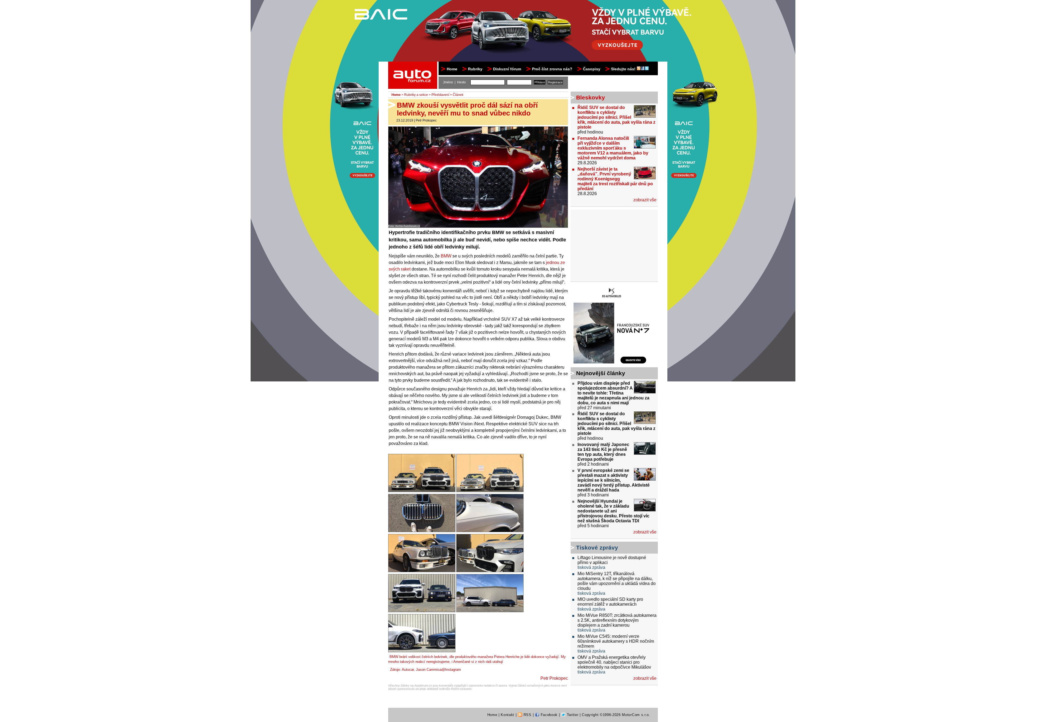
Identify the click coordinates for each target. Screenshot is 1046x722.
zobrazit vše (644, 200)
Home (452, 69)
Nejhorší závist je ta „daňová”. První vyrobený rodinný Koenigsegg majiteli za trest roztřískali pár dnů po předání (615, 179)
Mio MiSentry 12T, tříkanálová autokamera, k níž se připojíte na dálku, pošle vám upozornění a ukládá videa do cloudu (616, 581)
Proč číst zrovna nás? (552, 69)
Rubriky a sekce (416, 95)
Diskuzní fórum (507, 69)
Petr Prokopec (426, 120)
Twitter (571, 715)
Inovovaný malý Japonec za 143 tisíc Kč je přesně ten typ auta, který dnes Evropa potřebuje (603, 452)
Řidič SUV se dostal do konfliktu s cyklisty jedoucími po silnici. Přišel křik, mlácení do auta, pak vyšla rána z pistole (616, 117)
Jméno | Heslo (454, 82)
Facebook (548, 715)
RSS (526, 715)
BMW (446, 256)
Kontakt (507, 715)
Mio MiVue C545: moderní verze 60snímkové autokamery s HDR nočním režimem (615, 641)
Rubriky (475, 69)
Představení (440, 95)
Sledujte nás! (624, 69)
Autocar (408, 670)
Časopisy (591, 69)
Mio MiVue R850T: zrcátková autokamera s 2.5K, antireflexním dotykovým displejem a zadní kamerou (616, 620)
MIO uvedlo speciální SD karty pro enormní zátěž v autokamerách (610, 601)
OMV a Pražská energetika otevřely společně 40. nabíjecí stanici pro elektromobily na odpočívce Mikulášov (614, 662)
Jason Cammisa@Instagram (438, 670)
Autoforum (413, 66)
